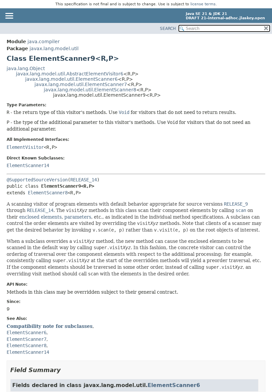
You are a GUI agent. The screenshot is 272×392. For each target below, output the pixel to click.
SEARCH (168, 28)
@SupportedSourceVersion (37, 179)
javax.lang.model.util (54, 48)
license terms (203, 4)
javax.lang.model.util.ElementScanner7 (80, 84)
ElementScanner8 (48, 192)
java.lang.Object (26, 68)
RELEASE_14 (83, 179)
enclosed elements (40, 217)
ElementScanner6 (174, 385)
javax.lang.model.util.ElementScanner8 (90, 89)
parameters (77, 217)
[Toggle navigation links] (9, 16)
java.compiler (44, 41)
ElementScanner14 (28, 165)
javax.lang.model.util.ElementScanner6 (71, 79)
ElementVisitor (25, 147)
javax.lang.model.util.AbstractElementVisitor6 (69, 73)
